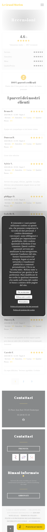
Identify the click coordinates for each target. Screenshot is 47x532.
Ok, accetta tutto (23, 292)
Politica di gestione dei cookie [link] (24, 310)
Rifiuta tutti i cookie (23, 297)
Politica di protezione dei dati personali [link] (24, 306)
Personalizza (23, 302)
